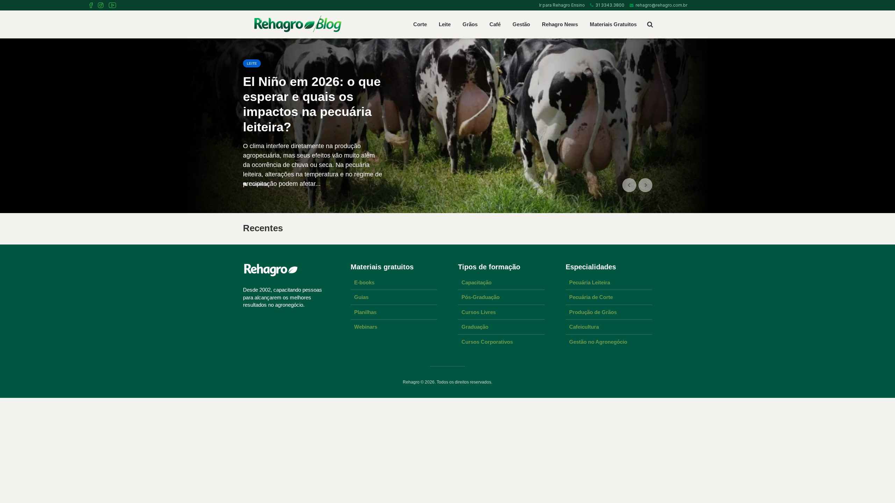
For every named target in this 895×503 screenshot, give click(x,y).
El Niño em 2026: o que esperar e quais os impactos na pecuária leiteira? (312, 104)
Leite (445, 24)
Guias (361, 297)
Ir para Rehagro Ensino (561, 5)
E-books (364, 282)
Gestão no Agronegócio (598, 342)
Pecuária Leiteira (589, 282)
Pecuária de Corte (591, 297)
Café (495, 24)
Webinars (365, 327)
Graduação (474, 327)
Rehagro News (560, 24)
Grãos (470, 24)
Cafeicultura (584, 327)
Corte (420, 24)
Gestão (521, 24)
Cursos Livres (478, 312)
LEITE (252, 63)
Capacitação (476, 282)
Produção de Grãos (593, 312)
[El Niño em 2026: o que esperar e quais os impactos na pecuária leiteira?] (447, 125)
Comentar (258, 184)
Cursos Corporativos (487, 342)
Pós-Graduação (480, 297)
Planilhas (365, 312)
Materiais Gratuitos (613, 24)
